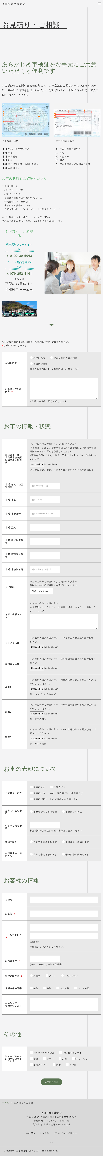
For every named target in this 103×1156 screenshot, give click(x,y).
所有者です (39, 787)
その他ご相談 (40, 363)
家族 (64, 1058)
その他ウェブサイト (73, 1052)
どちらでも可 (71, 975)
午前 (35, 988)
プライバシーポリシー (65, 1133)
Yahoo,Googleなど (43, 1052)
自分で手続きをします (45, 841)
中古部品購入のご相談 (65, 357)
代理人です (59, 787)
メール (52, 975)
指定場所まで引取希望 (45, 811)
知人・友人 (81, 1058)
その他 (72, 1064)
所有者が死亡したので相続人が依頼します (55, 799)
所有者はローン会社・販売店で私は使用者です (58, 793)
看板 (35, 1058)
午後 (48, 988)
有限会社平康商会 (13, 4)
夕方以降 (64, 988)
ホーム (5, 1102)
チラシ (50, 1058)
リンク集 (44, 1133)
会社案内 (30, 1133)
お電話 (37, 975)
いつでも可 (83, 988)
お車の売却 (39, 357)
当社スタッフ (40, 1064)
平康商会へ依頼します (77, 841)
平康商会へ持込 (73, 811)
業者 (58, 1064)
